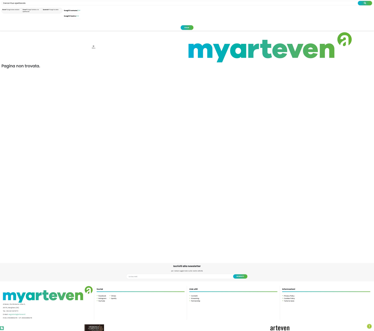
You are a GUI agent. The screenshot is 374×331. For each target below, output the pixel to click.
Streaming (195, 298)
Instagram (102, 298)
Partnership (195, 301)
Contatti (194, 296)
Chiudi (186, 28)
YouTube (101, 301)
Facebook (102, 296)
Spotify (113, 298)
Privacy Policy (289, 296)
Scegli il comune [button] (71, 10)
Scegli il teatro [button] (70, 16)
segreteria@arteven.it (16, 314)
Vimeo (113, 296)
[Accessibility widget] (369, 326)
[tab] (12, 10)
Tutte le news (289, 301)
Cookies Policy (289, 298)
